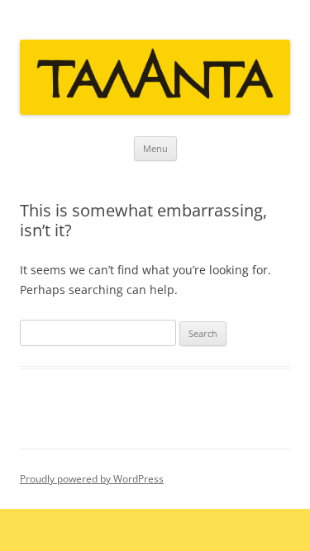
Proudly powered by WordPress (92, 479)
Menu (155, 148)
